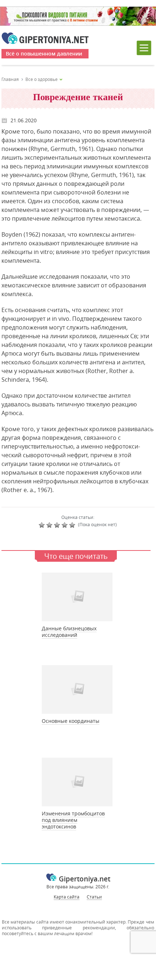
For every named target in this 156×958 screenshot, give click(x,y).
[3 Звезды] (58, 525)
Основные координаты (70, 720)
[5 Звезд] (73, 525)
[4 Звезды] (65, 525)
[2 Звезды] (50, 525)
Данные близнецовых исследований (69, 631)
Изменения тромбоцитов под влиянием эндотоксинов (73, 820)
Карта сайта (66, 897)
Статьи (94, 897)
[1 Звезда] (42, 525)
